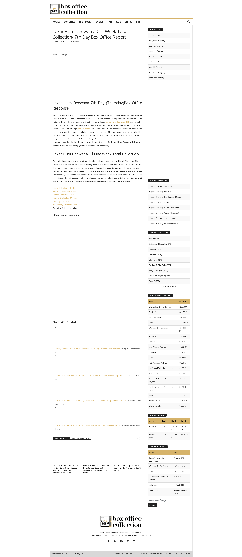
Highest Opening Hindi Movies (161, 186)
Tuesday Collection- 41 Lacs (65, 201)
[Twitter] (128, 541)
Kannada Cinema (156, 51)
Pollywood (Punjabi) (157, 72)
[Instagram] (115, 541)
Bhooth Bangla (155, 317)
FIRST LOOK (85, 21)
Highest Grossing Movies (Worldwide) (164, 208)
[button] (188, 22)
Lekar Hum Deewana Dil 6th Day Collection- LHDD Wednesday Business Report (90, 400)
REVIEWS (99, 21)
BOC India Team (61, 42)
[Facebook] (108, 541)
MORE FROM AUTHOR (80, 438)
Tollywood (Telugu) (156, 78)
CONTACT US (142, 554)
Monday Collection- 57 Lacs (65, 198)
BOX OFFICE (69, 21)
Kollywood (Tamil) (156, 56)
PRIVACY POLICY (172, 554)
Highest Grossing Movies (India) (162, 202)
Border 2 (152, 312)
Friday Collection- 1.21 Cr (64, 188)
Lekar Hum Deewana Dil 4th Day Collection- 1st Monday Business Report (87, 425)
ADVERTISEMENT (156, 554)
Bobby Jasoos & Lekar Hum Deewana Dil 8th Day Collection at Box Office (87, 348)
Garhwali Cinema (156, 46)
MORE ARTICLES (61, 438)
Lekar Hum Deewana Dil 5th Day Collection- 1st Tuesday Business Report (88, 376)
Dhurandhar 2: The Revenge (160, 307)
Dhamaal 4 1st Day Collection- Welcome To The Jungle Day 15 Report (127, 467)
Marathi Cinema (155, 67)
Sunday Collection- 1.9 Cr (64, 195)
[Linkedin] (121, 541)
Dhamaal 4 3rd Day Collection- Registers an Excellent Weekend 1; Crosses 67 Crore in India (97, 469)
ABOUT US (119, 554)
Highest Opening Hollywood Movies (163, 218)
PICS (138, 21)
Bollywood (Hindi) (156, 35)
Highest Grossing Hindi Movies (161, 192)
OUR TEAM (130, 554)
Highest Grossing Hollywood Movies (163, 224)
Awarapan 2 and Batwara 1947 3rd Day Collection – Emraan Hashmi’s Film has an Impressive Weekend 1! (66, 469)
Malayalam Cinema (156, 62)
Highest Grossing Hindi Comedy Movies (165, 197)
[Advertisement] (142, 9)
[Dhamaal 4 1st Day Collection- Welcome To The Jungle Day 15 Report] (128, 453)
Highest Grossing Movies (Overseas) (164, 213)
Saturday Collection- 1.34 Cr (65, 191)
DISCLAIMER (185, 554)
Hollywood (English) (157, 41)
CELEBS (128, 21)
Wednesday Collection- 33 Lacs (67, 205)
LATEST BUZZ (114, 21)
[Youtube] (134, 541)
